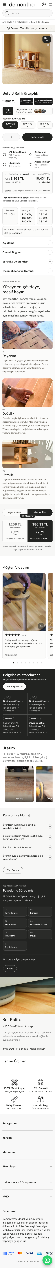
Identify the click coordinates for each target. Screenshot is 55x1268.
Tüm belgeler (12, 686)
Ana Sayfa (7, 22)
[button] (27, 13)
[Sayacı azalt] (5, 137)
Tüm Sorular (13, 870)
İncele (10, 968)
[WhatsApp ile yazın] (47, 1260)
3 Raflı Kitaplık (21, 22)
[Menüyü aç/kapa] (4, 4)
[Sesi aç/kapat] (41, 626)
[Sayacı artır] (17, 137)
